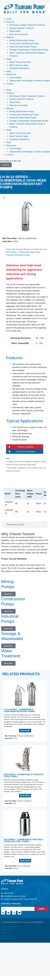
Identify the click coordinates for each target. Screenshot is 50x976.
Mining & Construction (33, 249)
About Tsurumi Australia (20, 62)
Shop (8, 71)
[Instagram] (14, 912)
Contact (9, 84)
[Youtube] (19, 912)
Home (9, 19)
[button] (3, 198)
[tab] (25, 483)
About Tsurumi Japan (18, 65)
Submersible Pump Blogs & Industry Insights (29, 80)
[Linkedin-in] (3, 912)
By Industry (17, 249)
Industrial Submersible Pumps (23, 47)
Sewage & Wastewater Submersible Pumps (29, 50)
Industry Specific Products (21, 28)
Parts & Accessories (18, 34)
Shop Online (14, 31)
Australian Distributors (19, 68)
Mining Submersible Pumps (21, 40)
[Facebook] (8, 912)
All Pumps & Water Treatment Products (27, 25)
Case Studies (15, 77)
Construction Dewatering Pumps (24, 43)
